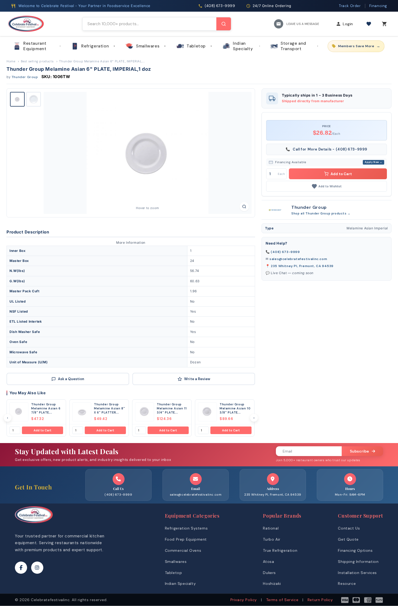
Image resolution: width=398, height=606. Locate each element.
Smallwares (147, 46)
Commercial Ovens (183, 550)
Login (348, 23)
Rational (271, 528)
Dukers (269, 572)
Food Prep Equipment (186, 539)
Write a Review (197, 379)
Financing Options (355, 550)
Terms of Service (282, 599)
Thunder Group (25, 77)
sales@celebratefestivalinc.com (298, 259)
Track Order (350, 6)
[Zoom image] (244, 206)
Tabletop (196, 46)
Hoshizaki (272, 583)
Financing (378, 6)
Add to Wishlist (330, 186)
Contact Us (349, 528)
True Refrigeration (280, 550)
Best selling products (37, 61)
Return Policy (320, 599)
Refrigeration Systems (186, 528)
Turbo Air (271, 539)
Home (10, 61)
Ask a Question (71, 379)
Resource (347, 583)
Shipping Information (358, 561)
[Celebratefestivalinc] (34, 524)
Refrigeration (95, 46)
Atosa (268, 561)
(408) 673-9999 (285, 252)
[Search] (223, 23)
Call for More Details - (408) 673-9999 (326, 149)
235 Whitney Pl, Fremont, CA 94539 (302, 266)
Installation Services (357, 572)
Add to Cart (42, 430)
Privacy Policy (243, 599)
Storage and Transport (293, 46)
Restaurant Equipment (35, 46)
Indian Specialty (243, 46)
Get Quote (348, 539)
